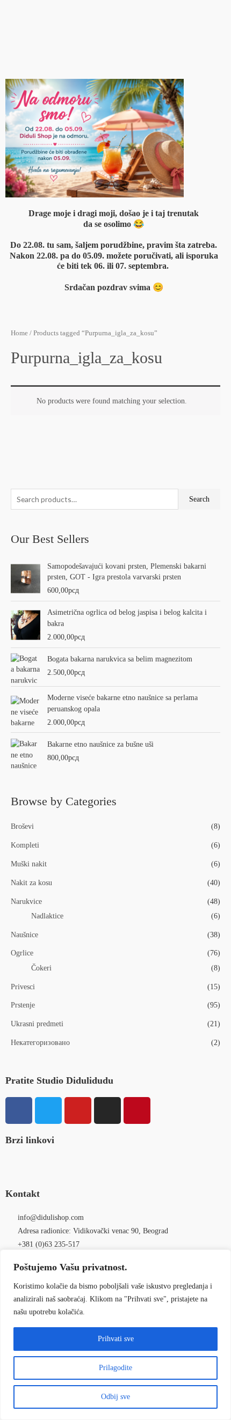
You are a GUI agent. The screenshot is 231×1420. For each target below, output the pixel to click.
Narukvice (26, 901)
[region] (115, 1334)
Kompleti (25, 845)
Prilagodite (115, 1368)
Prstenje (23, 1005)
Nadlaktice (47, 916)
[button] (115, 15)
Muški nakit (29, 864)
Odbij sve (115, 1397)
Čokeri (41, 968)
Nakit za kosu (31, 883)
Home (19, 333)
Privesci (23, 987)
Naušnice (24, 935)
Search (199, 499)
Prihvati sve (116, 1339)
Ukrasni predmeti (37, 1024)
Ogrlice (22, 953)
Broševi (22, 826)
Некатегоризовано (40, 1043)
